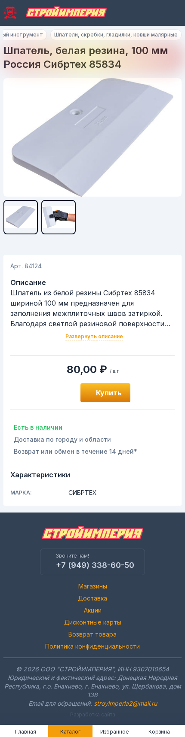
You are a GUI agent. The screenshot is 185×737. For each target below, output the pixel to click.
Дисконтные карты (92, 622)
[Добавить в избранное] (64, 392)
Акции (93, 610)
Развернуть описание (94, 336)
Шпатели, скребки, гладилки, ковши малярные (116, 34)
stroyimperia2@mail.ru (125, 703)
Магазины (92, 586)
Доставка (92, 598)
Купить (109, 392)
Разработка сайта (92, 714)
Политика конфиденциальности (92, 646)
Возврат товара (92, 634)
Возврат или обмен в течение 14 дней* (75, 451)
